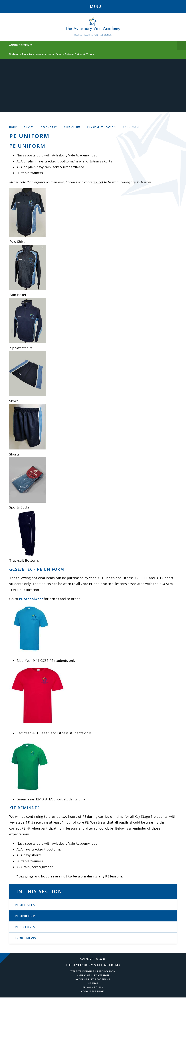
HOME (13, 127)
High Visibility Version (93, 975)
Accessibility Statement (92, 979)
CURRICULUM (72, 127)
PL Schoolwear (31, 599)
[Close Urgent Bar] (181, 45)
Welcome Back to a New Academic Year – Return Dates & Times (51, 54)
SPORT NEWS (25, 938)
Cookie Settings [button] (93, 991)
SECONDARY (49, 127)
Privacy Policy (93, 987)
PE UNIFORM (131, 127)
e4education (106, 971)
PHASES (29, 127)
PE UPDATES (25, 905)
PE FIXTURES (25, 927)
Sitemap (93, 983)
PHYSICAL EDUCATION (101, 127)
